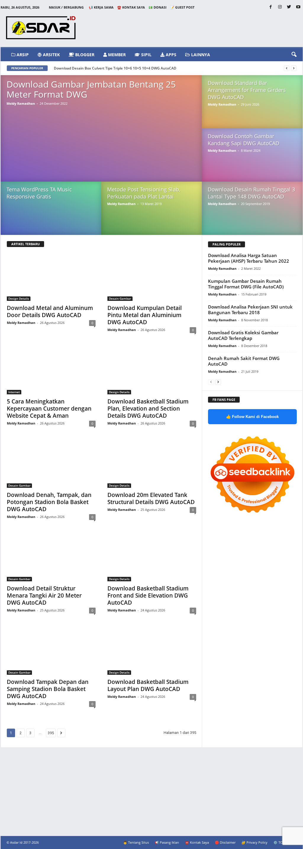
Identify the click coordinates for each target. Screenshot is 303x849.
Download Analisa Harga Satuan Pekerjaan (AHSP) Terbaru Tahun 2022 (248, 258)
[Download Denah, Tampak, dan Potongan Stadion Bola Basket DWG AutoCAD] (51, 464)
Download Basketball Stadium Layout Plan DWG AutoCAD (147, 685)
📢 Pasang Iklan (167, 842)
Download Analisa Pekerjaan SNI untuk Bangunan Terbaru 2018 (250, 309)
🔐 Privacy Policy (254, 842)
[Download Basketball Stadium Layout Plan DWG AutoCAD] (151, 651)
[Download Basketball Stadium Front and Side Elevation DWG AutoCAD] (151, 557)
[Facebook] (270, 7)
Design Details (18, 298)
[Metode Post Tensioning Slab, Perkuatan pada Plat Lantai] (151, 214)
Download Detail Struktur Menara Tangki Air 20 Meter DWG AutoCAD (44, 595)
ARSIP (22, 54)
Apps (170, 54)
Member (116, 54)
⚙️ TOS (279, 842)
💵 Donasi (158, 7)
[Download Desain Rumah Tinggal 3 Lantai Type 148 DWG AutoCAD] (252, 214)
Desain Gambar (120, 298)
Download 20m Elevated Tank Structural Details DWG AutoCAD (151, 498)
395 (51, 733)
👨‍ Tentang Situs (136, 842)
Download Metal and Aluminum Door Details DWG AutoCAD (50, 311)
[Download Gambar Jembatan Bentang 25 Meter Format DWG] (101, 134)
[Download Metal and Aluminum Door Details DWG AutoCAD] (51, 277)
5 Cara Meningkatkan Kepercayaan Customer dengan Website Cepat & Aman (49, 408)
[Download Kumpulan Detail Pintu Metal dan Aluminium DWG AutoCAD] (151, 277)
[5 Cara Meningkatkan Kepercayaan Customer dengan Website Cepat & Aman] (51, 370)
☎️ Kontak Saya (131, 7)
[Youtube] (298, 7)
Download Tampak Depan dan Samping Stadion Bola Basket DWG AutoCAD (47, 689)
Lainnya (200, 54)
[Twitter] (289, 7)
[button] (293, 54)
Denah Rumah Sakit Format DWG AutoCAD (244, 361)
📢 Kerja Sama (101, 7)
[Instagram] (279, 7)
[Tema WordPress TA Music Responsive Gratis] (51, 214)
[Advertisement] (151, 791)
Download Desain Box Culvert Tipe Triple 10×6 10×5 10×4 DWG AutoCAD (115, 68)
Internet (14, 392)
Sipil (146, 54)
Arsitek (51, 54)
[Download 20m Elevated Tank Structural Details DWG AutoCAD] (151, 464)
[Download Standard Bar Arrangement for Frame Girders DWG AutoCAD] (252, 107)
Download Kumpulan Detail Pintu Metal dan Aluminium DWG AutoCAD (144, 315)
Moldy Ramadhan (21, 103)
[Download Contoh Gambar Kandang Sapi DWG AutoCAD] (252, 160)
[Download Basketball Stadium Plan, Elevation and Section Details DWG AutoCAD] (151, 370)
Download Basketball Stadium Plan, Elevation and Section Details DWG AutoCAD (147, 408)
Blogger (84, 54)
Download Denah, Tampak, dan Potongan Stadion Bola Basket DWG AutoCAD (49, 502)
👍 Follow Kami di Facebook (252, 416)
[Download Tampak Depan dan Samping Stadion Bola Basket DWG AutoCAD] (51, 651)
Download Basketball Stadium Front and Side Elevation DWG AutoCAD (147, 595)
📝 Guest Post (182, 7)
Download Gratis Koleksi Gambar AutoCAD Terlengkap (243, 335)
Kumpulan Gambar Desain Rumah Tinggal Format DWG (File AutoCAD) (246, 284)
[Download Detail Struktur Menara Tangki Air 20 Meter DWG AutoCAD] (51, 557)
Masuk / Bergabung (66, 7)
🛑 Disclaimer (225, 842)
